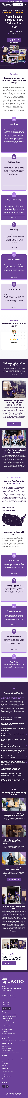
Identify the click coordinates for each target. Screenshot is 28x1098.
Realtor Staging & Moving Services (9, 1036)
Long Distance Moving (7, 1027)
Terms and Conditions (10, 1094)
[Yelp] (7, 1086)
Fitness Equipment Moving (8, 1022)
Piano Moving (5, 1035)
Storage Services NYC (7, 1046)
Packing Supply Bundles (7, 1050)
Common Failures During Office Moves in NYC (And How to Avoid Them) (14, 869)
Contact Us (4, 1061)
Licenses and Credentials (7, 1059)
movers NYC (6, 109)
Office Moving (5, 1031)
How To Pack (5, 1074)
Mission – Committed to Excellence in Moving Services (14, 1058)
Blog (3, 1078)
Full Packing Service (6, 1048)
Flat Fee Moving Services (7, 1071)
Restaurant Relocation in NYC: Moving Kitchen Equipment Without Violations (13, 815)
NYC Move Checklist (6, 1076)
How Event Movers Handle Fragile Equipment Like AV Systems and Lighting (12, 842)
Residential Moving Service (8, 1038)
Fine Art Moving (5, 1020)
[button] (25, 4)
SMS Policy (4, 1065)
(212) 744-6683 (5, 1004)
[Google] (3, 1086)
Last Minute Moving (6, 1025)
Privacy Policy (5, 1063)
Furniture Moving (6, 1024)
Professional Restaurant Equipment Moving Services (13, 1040)
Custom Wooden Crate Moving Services (10, 1052)
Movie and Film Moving (7, 1029)
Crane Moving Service (7, 1018)
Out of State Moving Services (8, 1033)
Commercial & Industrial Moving (9, 1014)
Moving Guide (5, 1073)
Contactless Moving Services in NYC (10, 1016)
